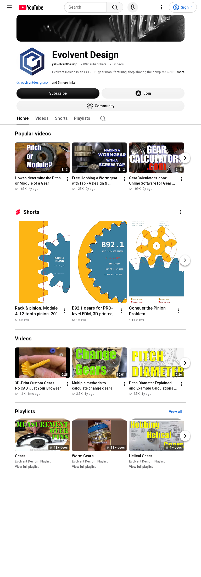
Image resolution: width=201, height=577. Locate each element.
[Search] (115, 7)
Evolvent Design (26, 461)
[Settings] (161, 7)
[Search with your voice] (132, 7)
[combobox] (87, 7)
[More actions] (67, 179)
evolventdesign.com (35, 82)
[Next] (185, 158)
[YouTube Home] (31, 7)
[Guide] (9, 7)
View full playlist (27, 467)
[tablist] (100, 118)
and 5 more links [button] (64, 82)
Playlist (45, 461)
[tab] (22, 118)
